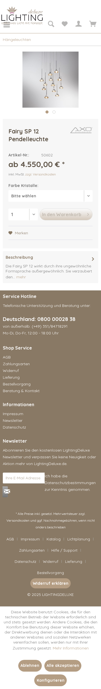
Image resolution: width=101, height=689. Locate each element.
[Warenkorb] (92, 24)
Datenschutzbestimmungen (70, 482)
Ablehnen (29, 665)
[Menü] (3, 24)
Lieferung (11, 377)
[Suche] (50, 24)
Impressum (13, 413)
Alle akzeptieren (63, 665)
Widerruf (11, 370)
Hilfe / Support (64, 550)
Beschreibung (19, 257)
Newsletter (12, 420)
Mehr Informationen (71, 648)
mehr (20, 276)
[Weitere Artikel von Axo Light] (81, 132)
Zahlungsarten (16, 363)
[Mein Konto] (78, 24)
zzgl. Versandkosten (40, 174)
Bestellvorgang (17, 384)
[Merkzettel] (64, 24)
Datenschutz (14, 427)
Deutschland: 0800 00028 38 (39, 319)
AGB (7, 357)
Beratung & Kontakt (21, 390)
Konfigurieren (51, 680)
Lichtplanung (78, 539)
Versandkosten (17, 520)
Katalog (54, 539)
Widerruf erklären (50, 583)
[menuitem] (3, 24)
